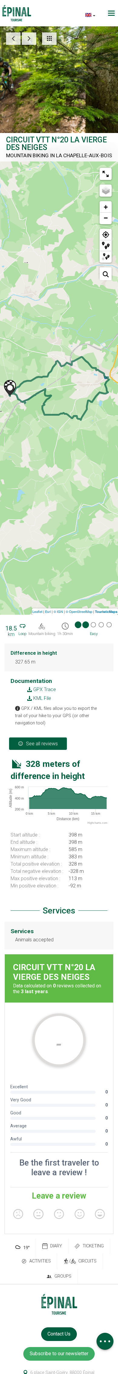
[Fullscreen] (105, 173)
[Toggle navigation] (112, 13)
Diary (56, 1246)
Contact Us (59, 1334)
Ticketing (93, 1246)
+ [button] (106, 207)
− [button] (106, 218)
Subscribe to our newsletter (59, 1353)
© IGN (58, 611)
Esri (48, 611)
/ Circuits (83, 1261)
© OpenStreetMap (79, 611)
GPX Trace (44, 689)
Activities (40, 1261)
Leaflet (37, 611)
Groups (62, 1276)
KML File (41, 698)
